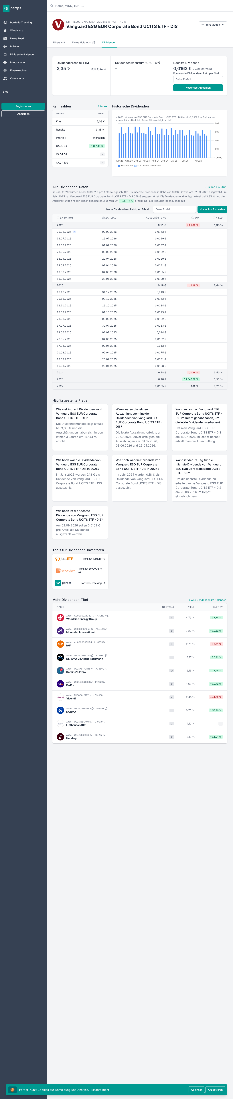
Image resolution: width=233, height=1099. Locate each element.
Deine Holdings (83, 42)
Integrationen (18, 62)
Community (17, 78)
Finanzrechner (18, 70)
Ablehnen (196, 1089)
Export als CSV (216, 186)
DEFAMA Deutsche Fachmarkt (84, 658)
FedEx (70, 685)
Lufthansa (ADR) (76, 724)
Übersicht (59, 42)
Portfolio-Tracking (21, 22)
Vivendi (71, 698)
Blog (5, 91)
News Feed (17, 38)
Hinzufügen (213, 24)
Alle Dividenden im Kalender (208, 599)
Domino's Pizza (76, 671)
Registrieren (23, 106)
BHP (68, 645)
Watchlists (16, 30)
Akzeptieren (215, 1089)
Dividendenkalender (22, 54)
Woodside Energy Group (81, 618)
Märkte (14, 46)
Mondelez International (80, 632)
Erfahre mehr (100, 1090)
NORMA (71, 711)
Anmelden (23, 113)
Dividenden (109, 42)
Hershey (71, 738)
